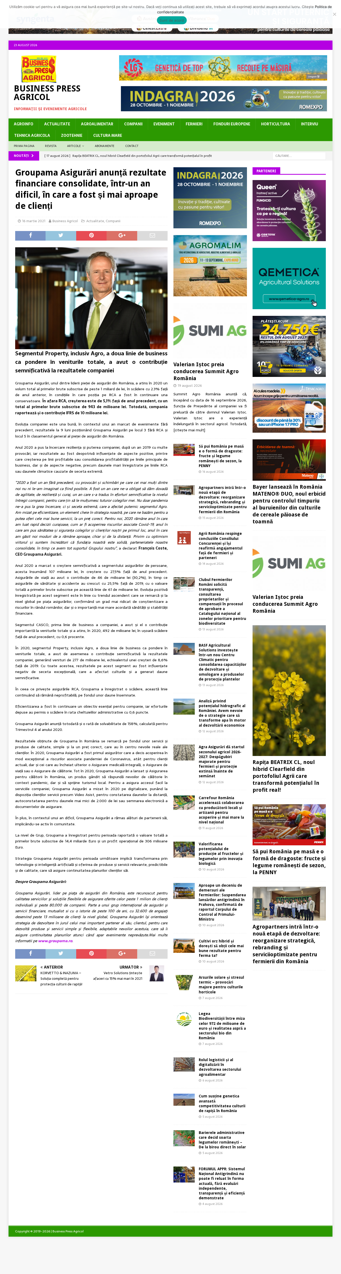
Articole (74, 146)
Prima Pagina (24, 146)
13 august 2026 (213, 629)
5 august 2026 (212, 1116)
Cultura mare (107, 135)
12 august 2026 (213, 731)
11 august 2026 (212, 828)
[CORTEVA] (289, 238)
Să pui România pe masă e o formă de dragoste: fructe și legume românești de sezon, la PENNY (221, 456)
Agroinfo (23, 124)
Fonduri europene (231, 124)
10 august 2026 (213, 869)
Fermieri (194, 124)
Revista (50, 146)
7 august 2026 (212, 998)
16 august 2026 (213, 471)
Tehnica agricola (32, 135)
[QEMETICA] (289, 306)
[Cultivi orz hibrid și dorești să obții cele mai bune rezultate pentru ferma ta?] (184, 946)
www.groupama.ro (55, 941)
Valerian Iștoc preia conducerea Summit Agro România (206, 371)
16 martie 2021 (33, 221)
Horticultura (275, 124)
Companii (133, 124)
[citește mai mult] (189, 430)
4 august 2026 (212, 1203)
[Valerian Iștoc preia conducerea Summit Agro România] (210, 330)
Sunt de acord (172, 20)
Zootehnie (71, 135)
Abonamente (105, 146)
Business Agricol (65, 221)
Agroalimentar (97, 124)
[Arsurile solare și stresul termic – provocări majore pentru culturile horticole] (184, 982)
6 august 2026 (212, 1080)
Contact (131, 146)
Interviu (309, 124)
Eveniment (164, 124)
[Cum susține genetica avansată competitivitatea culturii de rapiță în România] (184, 1100)
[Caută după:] (299, 155)
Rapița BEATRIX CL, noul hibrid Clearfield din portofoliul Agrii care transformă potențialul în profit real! (286, 776)
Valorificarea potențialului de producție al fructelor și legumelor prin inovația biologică (221, 854)
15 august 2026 (213, 517)
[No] (334, 14)
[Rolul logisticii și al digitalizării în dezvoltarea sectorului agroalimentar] (184, 1064)
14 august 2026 (213, 563)
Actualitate (57, 124)
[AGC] (289, 374)
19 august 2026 (190, 385)
